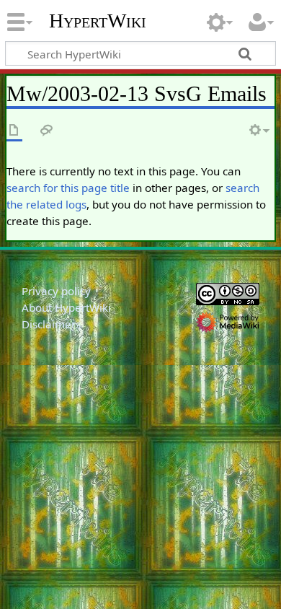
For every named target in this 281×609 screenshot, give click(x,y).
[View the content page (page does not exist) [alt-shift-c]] (14, 131)
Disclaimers (51, 324)
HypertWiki (97, 21)
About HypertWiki (66, 307)
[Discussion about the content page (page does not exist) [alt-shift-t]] (47, 131)
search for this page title (68, 187)
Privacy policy (56, 291)
